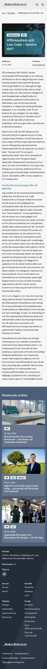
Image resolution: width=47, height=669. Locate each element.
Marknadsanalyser (32, 609)
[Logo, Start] (14, 4)
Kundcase (29, 605)
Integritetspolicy (28, 658)
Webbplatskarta (22, 653)
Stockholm (29, 587)
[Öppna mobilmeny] (42, 4)
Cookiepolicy (7, 653)
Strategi (5, 605)
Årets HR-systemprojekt (31, 634)
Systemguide (30, 617)
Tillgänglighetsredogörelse (13, 662)
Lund (27, 595)
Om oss (5, 587)
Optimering (6, 617)
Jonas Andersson (38, 65)
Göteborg (29, 591)
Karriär (5, 591)
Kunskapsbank (31, 613)
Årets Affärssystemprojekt (33, 627)
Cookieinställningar (10, 658)
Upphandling (7, 609)
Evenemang (29, 621)
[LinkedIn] (4, 574)
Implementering (9, 613)
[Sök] (37, 4)
